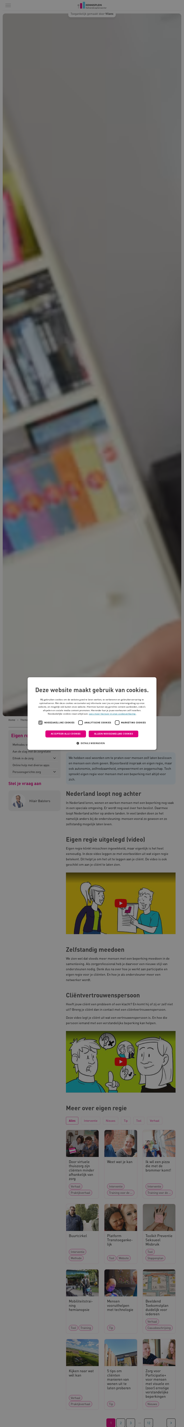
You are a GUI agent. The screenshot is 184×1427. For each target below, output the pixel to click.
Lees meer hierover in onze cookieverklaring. (112, 713)
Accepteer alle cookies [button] (66, 733)
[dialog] (92, 713)
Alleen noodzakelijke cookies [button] (113, 733)
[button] (92, 743)
